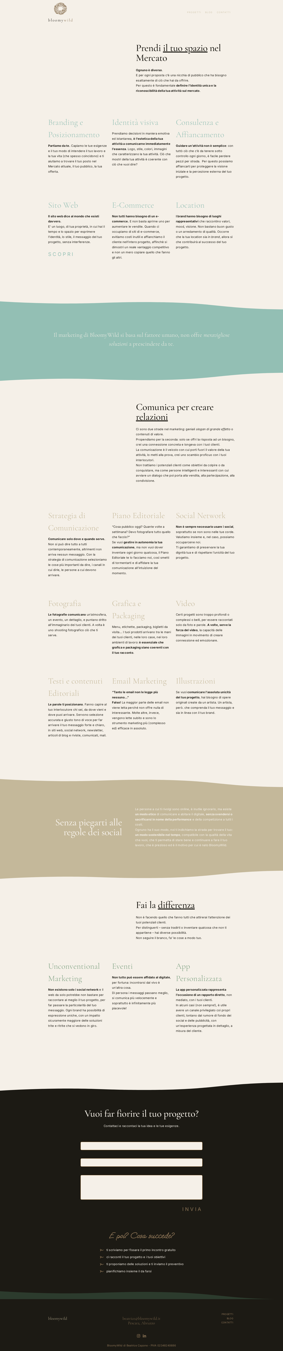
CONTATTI (227, 1322)
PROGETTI (227, 1314)
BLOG (230, 1318)
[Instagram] (138, 1336)
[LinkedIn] (144, 1336)
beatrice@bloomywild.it (141, 1318)
